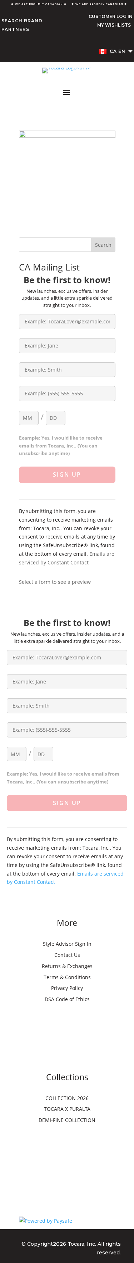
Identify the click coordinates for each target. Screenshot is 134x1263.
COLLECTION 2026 (67, 1098)
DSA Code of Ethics (67, 999)
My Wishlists (114, 25)
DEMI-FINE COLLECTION (67, 1120)
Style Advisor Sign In (67, 943)
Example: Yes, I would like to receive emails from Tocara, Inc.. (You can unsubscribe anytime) (61, 446)
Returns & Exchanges (67, 966)
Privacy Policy (67, 988)
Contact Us (67, 954)
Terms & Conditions (67, 977)
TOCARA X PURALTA (67, 1108)
